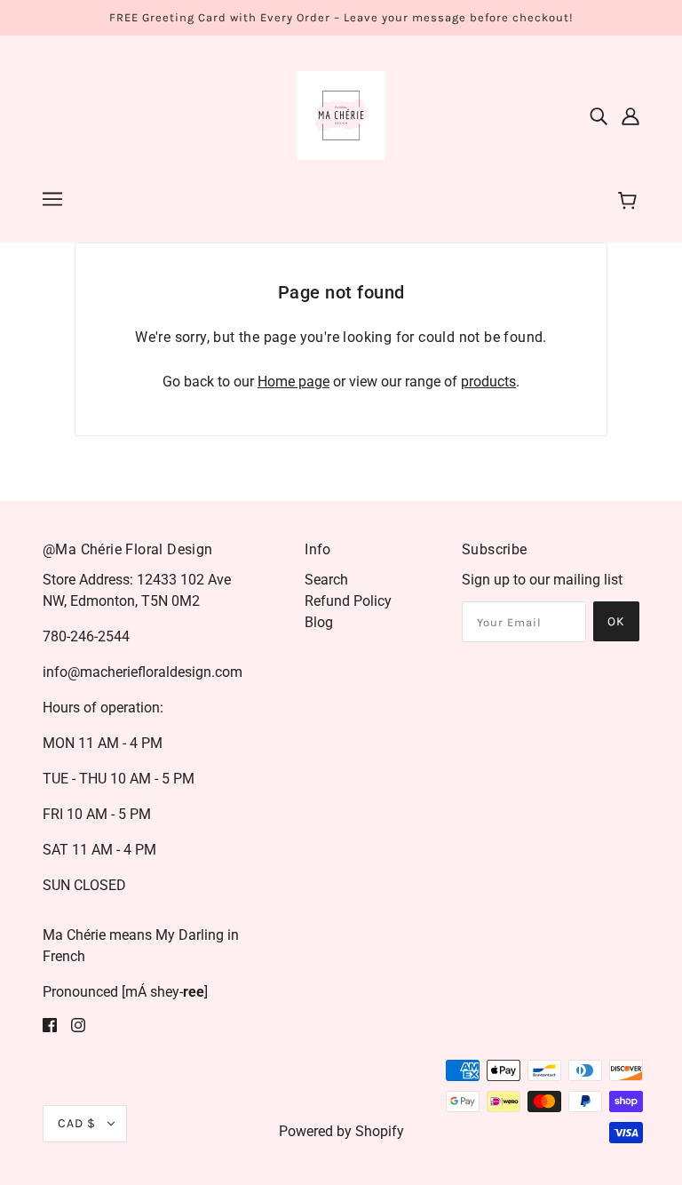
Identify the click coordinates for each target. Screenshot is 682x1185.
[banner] (341, 114)
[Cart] (630, 201)
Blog (319, 622)
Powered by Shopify (341, 1131)
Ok (616, 621)
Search (326, 579)
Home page (293, 381)
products (488, 381)
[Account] (630, 115)
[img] (599, 115)
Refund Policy (348, 600)
